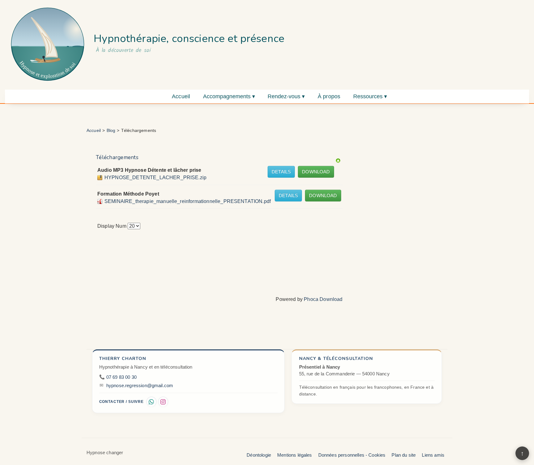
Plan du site (404, 455)
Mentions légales (294, 455)
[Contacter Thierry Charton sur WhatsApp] (151, 402)
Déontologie (259, 455)
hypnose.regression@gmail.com (139, 385)
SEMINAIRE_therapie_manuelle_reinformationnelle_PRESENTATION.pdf (187, 201)
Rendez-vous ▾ (286, 96)
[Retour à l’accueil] (47, 44)
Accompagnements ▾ (229, 96)
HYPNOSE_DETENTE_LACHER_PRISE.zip (155, 177)
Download (316, 171)
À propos (329, 96)
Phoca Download (323, 299)
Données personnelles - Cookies (352, 455)
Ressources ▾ (370, 96)
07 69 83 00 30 (121, 377)
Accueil (181, 96)
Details (281, 171)
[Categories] (338, 160)
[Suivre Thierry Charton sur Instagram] (163, 402)
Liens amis (433, 455)
